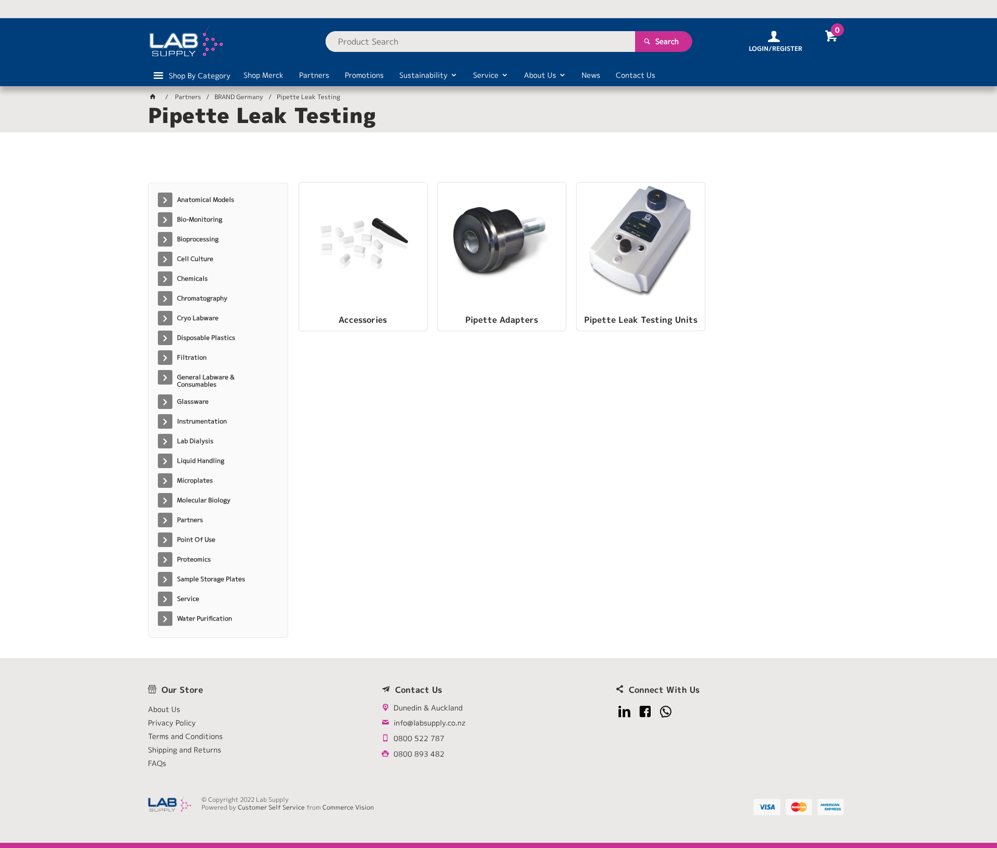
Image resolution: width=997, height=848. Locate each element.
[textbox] (480, 41)
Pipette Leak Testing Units (640, 320)
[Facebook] (645, 712)
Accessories (363, 320)
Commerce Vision (348, 807)
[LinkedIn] (624, 712)
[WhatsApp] (666, 712)
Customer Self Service (271, 807)
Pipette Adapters (501, 320)
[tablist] (498, 161)
